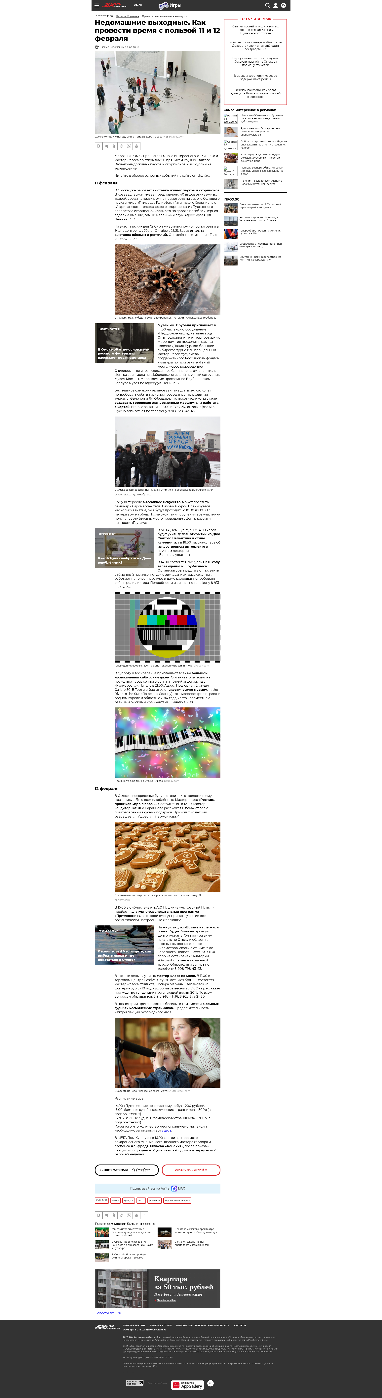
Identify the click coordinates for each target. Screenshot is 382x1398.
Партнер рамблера (157, 1383)
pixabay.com (176, 136)
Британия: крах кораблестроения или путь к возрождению (260, 258)
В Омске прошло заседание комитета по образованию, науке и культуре (132, 1245)
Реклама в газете (161, 1325)
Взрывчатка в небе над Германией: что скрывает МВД (261, 245)
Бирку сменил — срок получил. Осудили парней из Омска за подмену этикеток (255, 62)
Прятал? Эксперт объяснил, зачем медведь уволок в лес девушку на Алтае (262, 170)
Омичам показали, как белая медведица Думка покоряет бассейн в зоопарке (255, 93)
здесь (166, 1130)
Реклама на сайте (134, 1325)
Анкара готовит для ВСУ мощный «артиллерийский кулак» (260, 206)
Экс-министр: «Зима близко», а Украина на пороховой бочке (259, 219)
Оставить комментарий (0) (191, 1170)
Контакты (240, 1325)
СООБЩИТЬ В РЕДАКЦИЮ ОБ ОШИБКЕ (144, 1329)
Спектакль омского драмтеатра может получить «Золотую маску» (196, 1230)
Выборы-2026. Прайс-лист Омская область (202, 1325)
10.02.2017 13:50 (104, 16)
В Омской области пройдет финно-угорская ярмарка (129, 1256)
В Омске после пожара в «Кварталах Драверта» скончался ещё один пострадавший (255, 46)
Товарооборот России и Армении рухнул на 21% (261, 232)
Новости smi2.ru (108, 1313)
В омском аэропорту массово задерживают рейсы (255, 77)
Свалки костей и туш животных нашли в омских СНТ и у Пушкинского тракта (255, 30)
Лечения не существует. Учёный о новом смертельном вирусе (261, 182)
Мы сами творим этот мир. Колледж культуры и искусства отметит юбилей (131, 1232)
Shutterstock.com (179, 1090)
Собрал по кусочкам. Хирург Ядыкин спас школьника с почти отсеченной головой (264, 144)
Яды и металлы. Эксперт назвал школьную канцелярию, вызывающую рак (260, 131)
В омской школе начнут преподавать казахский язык (192, 1243)
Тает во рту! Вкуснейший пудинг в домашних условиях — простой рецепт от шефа (262, 157)
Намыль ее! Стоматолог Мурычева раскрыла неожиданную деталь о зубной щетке (262, 118)
